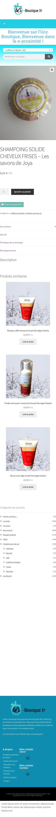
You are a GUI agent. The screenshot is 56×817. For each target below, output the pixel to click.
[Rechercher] (49, 56)
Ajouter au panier (22, 191)
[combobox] (28, 50)
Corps (8, 567)
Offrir (5, 539)
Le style (6, 521)
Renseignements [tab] (8, 250)
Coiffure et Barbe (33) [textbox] (27, 50)
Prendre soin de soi (33, 213)
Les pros (6, 525)
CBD (8, 558)
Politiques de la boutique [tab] (11, 242)
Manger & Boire (9, 535)
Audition (9, 548)
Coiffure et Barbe (17, 213)
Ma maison (7, 530)
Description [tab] (5, 226)
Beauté (9, 553)
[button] (4, 24)
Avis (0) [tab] (3, 234)
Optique (9, 571)
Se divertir (7, 576)
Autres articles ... (10, 516)
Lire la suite (28, 341)
